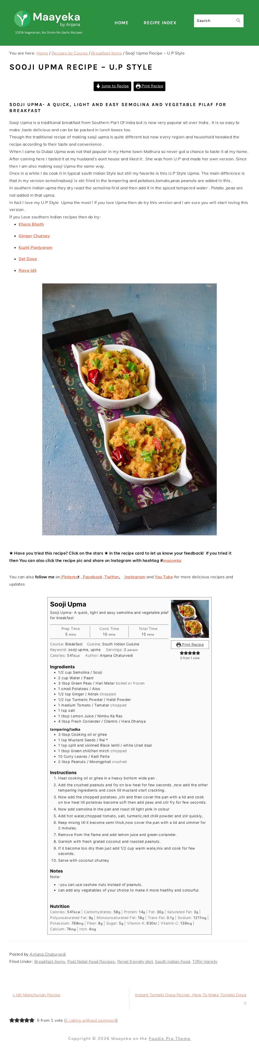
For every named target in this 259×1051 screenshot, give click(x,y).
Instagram (134, 576)
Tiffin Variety (205, 961)
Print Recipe (152, 86)
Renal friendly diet (135, 961)
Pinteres (69, 576)
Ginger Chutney (34, 235)
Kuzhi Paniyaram (36, 247)
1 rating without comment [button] (91, 1020)
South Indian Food (172, 961)
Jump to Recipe (114, 86)
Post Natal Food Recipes (91, 961)
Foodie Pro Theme (170, 1038)
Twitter (111, 576)
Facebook (92, 576)
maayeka (172, 560)
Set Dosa (28, 258)
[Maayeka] (49, 36)
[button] (182, 653)
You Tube (164, 576)
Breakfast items (49, 961)
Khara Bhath (31, 224)
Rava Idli (28, 270)
